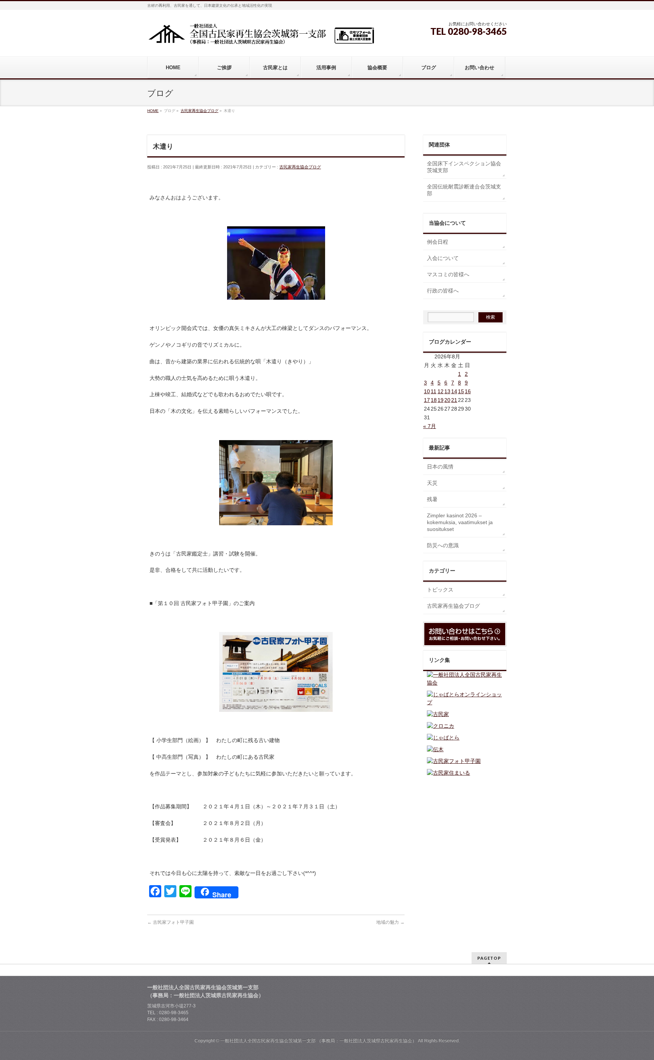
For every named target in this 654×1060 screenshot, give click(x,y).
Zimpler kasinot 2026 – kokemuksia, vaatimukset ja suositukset (460, 522)
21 (454, 400)
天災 (432, 483)
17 (427, 400)
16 (468, 391)
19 (441, 400)
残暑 (432, 499)
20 (447, 400)
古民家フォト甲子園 (170, 922)
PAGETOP (489, 958)
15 (461, 391)
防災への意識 (443, 545)
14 (454, 391)
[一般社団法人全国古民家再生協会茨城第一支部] (260, 36)
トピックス (440, 590)
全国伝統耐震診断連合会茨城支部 (464, 190)
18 (434, 400)
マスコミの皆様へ (448, 274)
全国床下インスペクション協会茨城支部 (464, 166)
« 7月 (429, 426)
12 (441, 391)
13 (447, 391)
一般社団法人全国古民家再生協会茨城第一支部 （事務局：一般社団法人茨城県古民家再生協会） (318, 1040)
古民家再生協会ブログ (300, 167)
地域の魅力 (390, 922)
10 (427, 391)
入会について (443, 258)
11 (433, 391)
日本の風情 (440, 467)
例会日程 (437, 242)
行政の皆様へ (443, 291)
